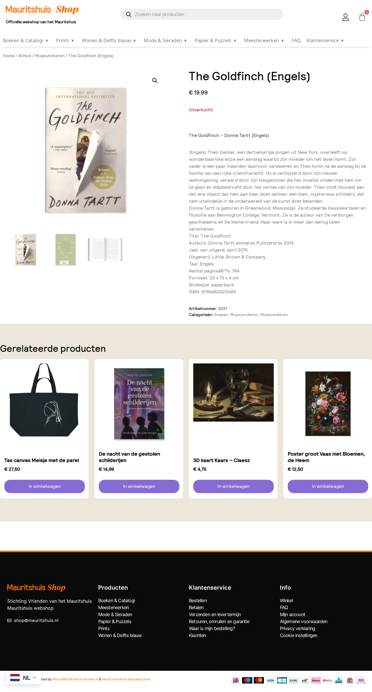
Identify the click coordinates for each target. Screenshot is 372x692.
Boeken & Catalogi (25, 40)
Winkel (24, 55)
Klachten (197, 635)
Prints (65, 40)
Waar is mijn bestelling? (212, 628)
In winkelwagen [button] (44, 486)
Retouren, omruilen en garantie (219, 621)
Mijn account (292, 614)
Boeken (221, 314)
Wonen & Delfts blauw (109, 40)
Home (9, 55)
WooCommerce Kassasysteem (126, 679)
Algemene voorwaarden (304, 621)
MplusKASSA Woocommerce (75, 679)
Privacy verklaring (297, 628)
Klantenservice (325, 40)
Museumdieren (50, 55)
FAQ (296, 40)
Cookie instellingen (298, 635)
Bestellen (198, 600)
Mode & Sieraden (165, 40)
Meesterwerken (264, 40)
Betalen (196, 607)
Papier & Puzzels (215, 40)
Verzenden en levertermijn (215, 614)
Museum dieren (244, 314)
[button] (155, 80)
